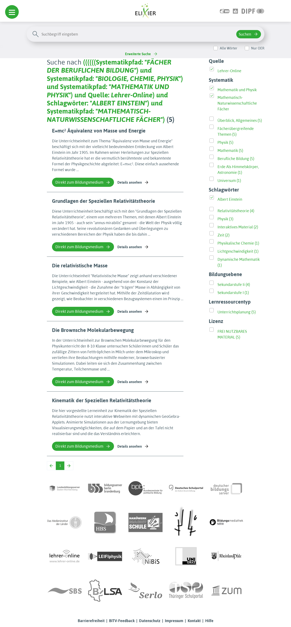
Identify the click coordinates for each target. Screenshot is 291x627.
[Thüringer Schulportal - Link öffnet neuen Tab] (186, 591)
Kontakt (194, 620)
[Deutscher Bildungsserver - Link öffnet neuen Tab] (226, 488)
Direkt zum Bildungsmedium (79, 182)
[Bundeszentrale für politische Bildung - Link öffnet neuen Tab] (145, 488)
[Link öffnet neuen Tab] (253, 11)
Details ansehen (129, 182)
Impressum (174, 620)
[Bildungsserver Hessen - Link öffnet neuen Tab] (186, 522)
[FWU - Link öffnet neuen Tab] (65, 522)
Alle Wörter (228, 48)
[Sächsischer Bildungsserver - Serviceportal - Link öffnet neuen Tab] (65, 591)
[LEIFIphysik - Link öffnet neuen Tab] (105, 556)
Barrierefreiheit (91, 620)
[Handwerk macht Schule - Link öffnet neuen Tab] (145, 522)
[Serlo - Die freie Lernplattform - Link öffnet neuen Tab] (145, 591)
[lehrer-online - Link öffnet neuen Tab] (65, 556)
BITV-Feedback (122, 620)
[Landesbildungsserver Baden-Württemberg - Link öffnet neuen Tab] (65, 488)
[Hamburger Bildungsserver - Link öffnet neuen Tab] (105, 522)
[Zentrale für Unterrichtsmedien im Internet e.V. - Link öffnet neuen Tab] (226, 591)
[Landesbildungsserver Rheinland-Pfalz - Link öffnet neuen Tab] (226, 556)
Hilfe (209, 620)
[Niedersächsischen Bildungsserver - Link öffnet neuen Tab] (145, 556)
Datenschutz (149, 620)
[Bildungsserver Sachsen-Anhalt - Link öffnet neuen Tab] (105, 591)
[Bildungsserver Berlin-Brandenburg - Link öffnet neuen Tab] (105, 488)
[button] (12, 12)
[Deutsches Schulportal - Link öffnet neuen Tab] (186, 488)
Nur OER (257, 48)
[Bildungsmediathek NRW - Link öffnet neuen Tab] (226, 522)
